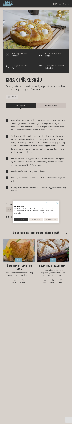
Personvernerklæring (52, 203)
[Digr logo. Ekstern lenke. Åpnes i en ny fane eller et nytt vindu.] (15, 204)
